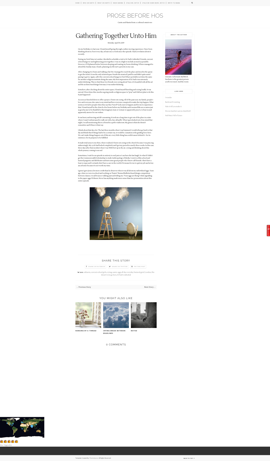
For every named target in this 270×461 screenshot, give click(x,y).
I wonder (168, 98)
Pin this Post (139, 266)
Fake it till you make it (173, 107)
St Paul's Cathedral (124, 275)
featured (137, 272)
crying (109, 272)
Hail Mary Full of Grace (173, 116)
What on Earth (104, 3)
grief (142, 272)
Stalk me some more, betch (153, 3)
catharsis (87, 272)
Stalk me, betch (132, 3)
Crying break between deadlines (114, 332)
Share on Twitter (119, 266)
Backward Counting (172, 102)
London (148, 272)
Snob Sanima (118, 3)
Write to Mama (174, 3)
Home (77, 3)
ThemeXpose (93, 458)
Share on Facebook (96, 266)
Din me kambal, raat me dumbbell (178, 111)
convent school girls (98, 272)
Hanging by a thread (86, 331)
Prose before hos (135, 15)
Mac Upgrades (6, 445)
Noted (134, 331)
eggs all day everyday (125, 272)
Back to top (188, 458)
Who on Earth (88, 3)
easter (115, 272)
